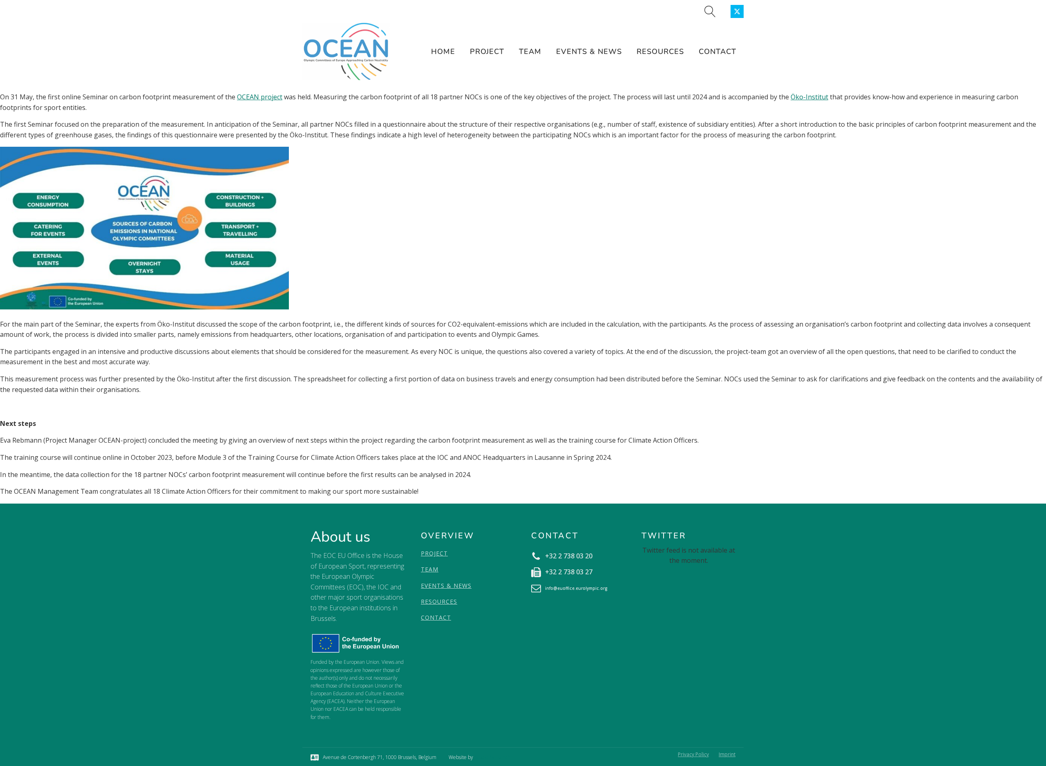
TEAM (429, 569)
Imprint (727, 754)
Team (530, 51)
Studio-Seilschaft (492, 757)
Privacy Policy (693, 754)
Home (443, 51)
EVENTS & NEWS (446, 585)
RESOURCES (439, 601)
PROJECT (434, 553)
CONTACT (436, 617)
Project (487, 51)
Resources (660, 51)
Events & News (589, 51)
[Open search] (710, 11)
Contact (717, 51)
